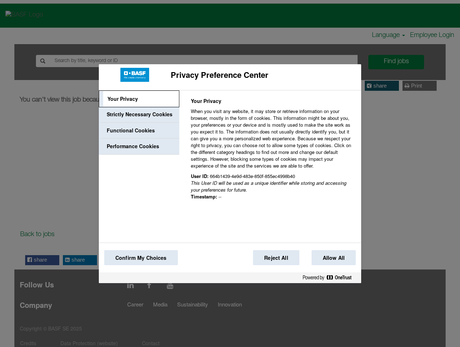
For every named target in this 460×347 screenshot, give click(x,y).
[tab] (139, 99)
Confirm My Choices (141, 257)
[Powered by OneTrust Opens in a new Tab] (330, 279)
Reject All (276, 257)
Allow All (334, 257)
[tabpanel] (273, 153)
